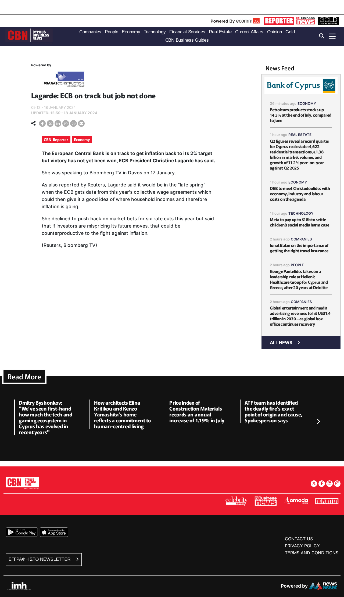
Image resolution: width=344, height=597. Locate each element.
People (297, 265)
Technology (300, 213)
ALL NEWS (281, 342)
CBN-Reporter (56, 139)
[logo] (29, 36)
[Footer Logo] (22, 482)
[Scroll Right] (318, 422)
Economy (82, 139)
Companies (301, 239)
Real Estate (299, 134)
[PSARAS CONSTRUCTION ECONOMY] (64, 80)
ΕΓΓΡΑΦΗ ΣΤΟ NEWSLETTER (40, 559)
